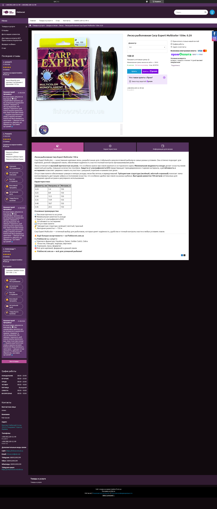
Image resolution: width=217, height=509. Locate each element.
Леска (61, 25)
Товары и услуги (45, 21)
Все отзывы (14, 361)
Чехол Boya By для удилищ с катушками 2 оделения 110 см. (14, 82)
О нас (58, 21)
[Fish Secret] (8, 12)
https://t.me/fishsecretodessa (12, 469)
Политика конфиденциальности (121, 493)
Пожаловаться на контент (101, 493)
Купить (134, 71)
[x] (184, 255)
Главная (33, 21)
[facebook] (182, 255)
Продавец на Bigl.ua (108, 491)
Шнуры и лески (52, 25)
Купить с (146, 71)
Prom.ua (118, 489)
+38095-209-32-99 (80, 21)
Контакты (66, 21)
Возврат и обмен (8, 44)
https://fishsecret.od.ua (14, 451)
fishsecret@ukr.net (13, 454)
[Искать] (205, 12)
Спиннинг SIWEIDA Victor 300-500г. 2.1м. (15, 271)
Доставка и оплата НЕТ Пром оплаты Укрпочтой (12, 39)
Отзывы (5, 30)
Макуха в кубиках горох (14, 157)
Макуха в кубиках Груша (14, 159)
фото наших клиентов (11, 34)
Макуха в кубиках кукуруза (12, 153)
